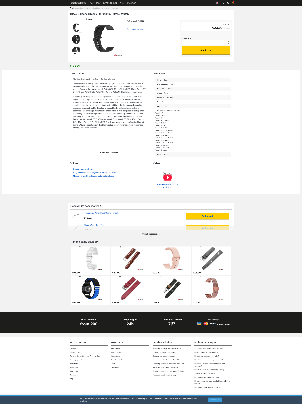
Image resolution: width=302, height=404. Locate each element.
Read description (133, 26)
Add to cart (206, 50)
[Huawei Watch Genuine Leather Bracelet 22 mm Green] (171, 288)
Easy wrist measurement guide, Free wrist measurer (94, 173)
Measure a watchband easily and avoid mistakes (93, 176)
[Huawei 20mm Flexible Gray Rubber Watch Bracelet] (211, 258)
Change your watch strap (83, 169)
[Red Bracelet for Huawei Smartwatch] (131, 288)
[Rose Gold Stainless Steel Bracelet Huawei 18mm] (211, 288)
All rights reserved (118, 399)
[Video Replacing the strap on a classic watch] (167, 177)
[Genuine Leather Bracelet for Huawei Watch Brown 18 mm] (131, 258)
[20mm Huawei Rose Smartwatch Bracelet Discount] (171, 258)
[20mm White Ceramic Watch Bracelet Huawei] (90, 258)
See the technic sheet (135, 29)
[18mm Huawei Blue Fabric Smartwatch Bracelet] (90, 288)
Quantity (186, 38)
